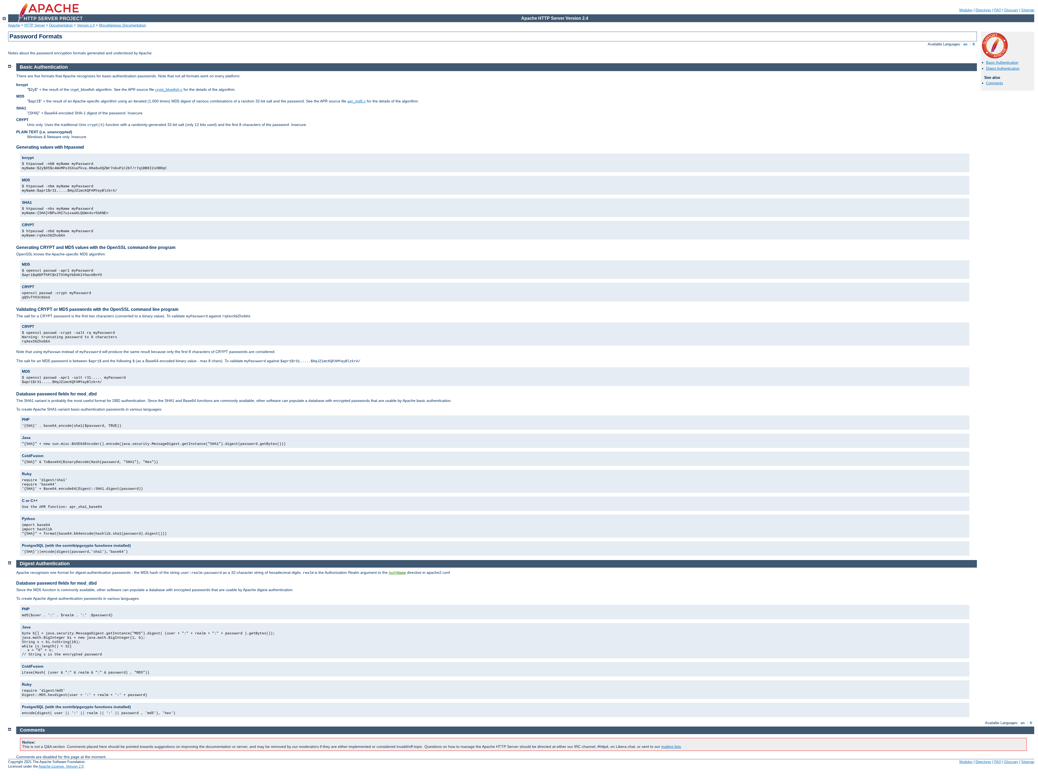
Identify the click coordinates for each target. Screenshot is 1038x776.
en (965, 44)
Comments (994, 83)
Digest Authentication (1002, 68)
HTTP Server (34, 25)
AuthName (397, 573)
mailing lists (671, 746)
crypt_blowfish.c (168, 89)
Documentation (61, 25)
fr (974, 44)
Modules (966, 10)
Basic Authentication (1002, 63)
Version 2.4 (86, 25)
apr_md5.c (356, 101)
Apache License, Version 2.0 (61, 766)
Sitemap (1027, 10)
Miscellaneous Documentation (122, 25)
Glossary (1011, 10)
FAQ (997, 10)
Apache (14, 25)
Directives (983, 10)
